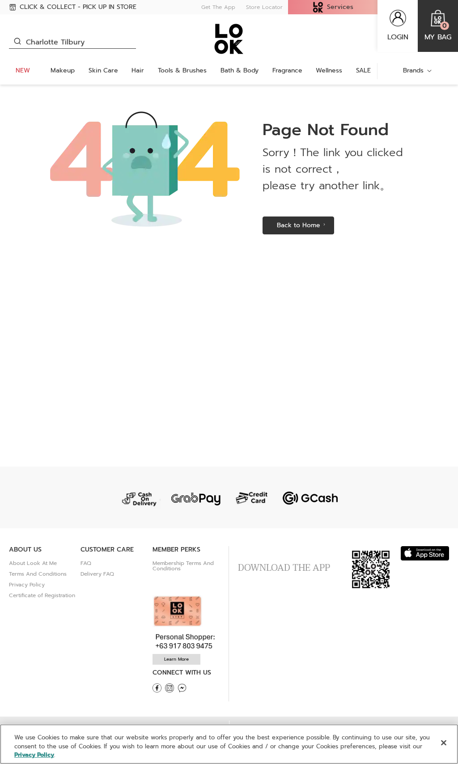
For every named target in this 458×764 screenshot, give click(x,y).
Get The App (218, 7)
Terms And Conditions (38, 574)
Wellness (329, 70)
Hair (137, 70)
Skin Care (103, 70)
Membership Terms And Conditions (183, 566)
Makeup (63, 70)
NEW (23, 70)
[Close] (444, 742)
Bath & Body (240, 70)
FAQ (86, 563)
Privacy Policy (27, 585)
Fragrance (287, 70)
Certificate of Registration (42, 595)
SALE (363, 70)
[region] (229, 744)
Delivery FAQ (97, 574)
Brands (413, 70)
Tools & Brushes (182, 70)
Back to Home (298, 225)
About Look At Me (33, 563)
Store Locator (264, 7)
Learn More (176, 659)
